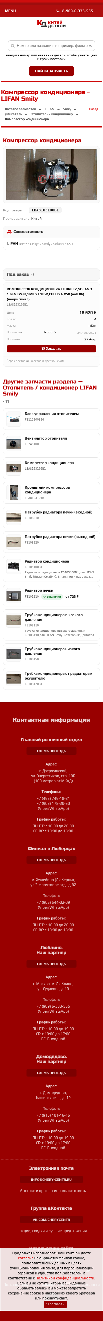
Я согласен (55, 1304)
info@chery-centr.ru (51, 1179)
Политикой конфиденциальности (65, 1278)
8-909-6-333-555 (77, 11)
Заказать (53, 348)
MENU (10, 11)
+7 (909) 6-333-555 (53, 1006)
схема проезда (51, 751)
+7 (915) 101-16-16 (53, 1115)
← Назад (91, 109)
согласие (26, 1258)
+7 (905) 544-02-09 (53, 902)
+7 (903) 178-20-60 (53, 803)
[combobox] (51, 45)
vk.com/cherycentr (51, 1220)
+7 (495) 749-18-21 (53, 798)
